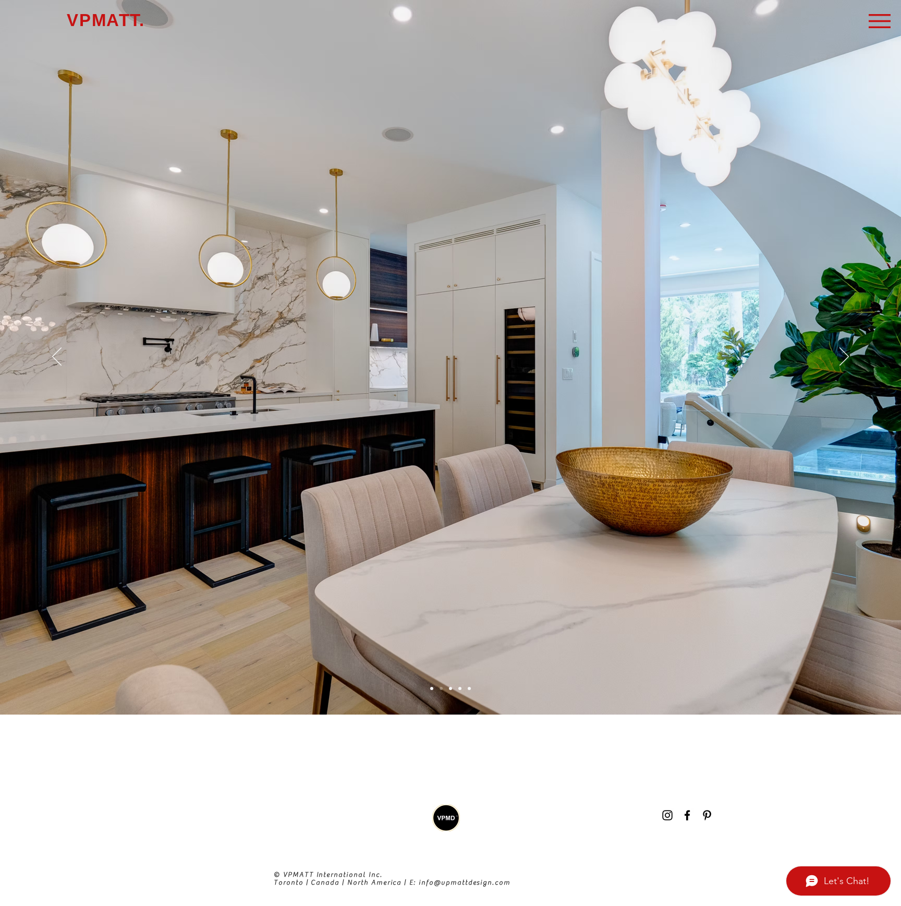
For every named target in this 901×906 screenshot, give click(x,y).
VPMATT (222, 759)
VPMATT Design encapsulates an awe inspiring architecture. (655, 758)
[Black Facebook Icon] (687, 815)
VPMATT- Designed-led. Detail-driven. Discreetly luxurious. (254, 795)
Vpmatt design (117, 821)
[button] (880, 21)
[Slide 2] (441, 688)
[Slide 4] (459, 688)
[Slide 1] (431, 688)
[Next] (844, 357)
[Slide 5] (469, 688)
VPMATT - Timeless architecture (237, 889)
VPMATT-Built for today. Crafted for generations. (281, 830)
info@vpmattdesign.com (464, 882)
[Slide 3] (450, 688)
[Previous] (57, 357)
